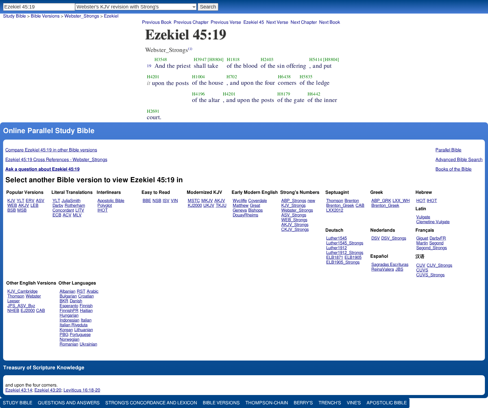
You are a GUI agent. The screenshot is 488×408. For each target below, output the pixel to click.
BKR (64, 301)
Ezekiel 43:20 (47, 390)
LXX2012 (334, 210)
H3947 (200, 59)
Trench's (330, 403)
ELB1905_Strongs (343, 262)
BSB (11, 210)
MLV (77, 215)
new (311, 201)
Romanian (69, 344)
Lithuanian (83, 330)
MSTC (194, 201)
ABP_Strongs (293, 201)
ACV (67, 215)
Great (255, 205)
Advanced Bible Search (459, 159)
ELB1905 (353, 257)
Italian (86, 320)
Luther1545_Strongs (344, 243)
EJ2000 (28, 311)
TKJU (221, 205)
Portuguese (80, 335)
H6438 (284, 76)
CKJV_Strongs (295, 229)
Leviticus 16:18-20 (82, 390)
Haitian (86, 311)
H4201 (153, 76)
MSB (22, 210)
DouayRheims (245, 215)
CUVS (422, 270)
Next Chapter (304, 22)
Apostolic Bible (387, 403)
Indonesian (69, 320)
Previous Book (156, 22)
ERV (30, 201)
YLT (20, 201)
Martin (422, 243)
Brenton (352, 201)
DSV (375, 238)
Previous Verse (226, 22)
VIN (174, 201)
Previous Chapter (191, 22)
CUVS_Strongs (430, 275)
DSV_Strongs (393, 238)
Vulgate (423, 217)
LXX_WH (401, 201)
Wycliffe (240, 201)
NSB (156, 201)
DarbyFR (438, 238)
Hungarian (69, 315)
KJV (11, 201)
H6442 (314, 94)
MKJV (207, 201)
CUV (420, 265)
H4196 (198, 94)
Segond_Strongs (431, 248)
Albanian (67, 291)
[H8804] (216, 59)
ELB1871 (334, 257)
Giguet (422, 238)
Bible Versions (45, 16)
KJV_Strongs (293, 205)
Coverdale (257, 201)
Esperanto (69, 306)
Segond (436, 243)
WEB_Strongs (294, 220)
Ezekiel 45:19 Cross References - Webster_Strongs (56, 159)
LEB (34, 205)
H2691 (153, 111)
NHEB (13, 311)
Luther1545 (336, 238)
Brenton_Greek (340, 205)
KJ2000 (195, 205)
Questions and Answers (69, 403)
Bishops (255, 210)
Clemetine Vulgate (433, 222)
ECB (57, 215)
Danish (76, 301)
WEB (12, 205)
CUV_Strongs (439, 265)
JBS (399, 269)
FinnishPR (69, 311)
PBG (64, 335)
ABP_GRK (381, 201)
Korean (66, 330)
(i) (190, 48)
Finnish (86, 306)
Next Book (329, 22)
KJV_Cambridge (22, 291)
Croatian (86, 296)
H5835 (306, 76)
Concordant (63, 210)
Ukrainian (88, 344)
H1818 (233, 59)
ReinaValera (382, 269)
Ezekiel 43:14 (18, 390)
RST (81, 291)
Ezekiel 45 (253, 22)
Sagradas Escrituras (389, 264)
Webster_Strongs (81, 16)
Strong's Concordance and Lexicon (151, 403)
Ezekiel (111, 16)
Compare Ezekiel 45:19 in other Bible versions (51, 150)
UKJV (208, 205)
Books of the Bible (453, 169)
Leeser (13, 301)
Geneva (240, 210)
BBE (147, 201)
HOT (420, 201)
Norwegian (69, 339)
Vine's (354, 403)
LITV (79, 210)
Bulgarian (68, 296)
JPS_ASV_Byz (21, 306)
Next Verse (277, 22)
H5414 (315, 59)
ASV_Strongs (293, 215)
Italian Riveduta (74, 325)
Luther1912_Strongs (344, 253)
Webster (33, 296)
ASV (40, 201)
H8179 (283, 94)
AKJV (23, 205)
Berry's (303, 403)
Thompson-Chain (266, 403)
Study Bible (14, 16)
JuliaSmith (71, 201)
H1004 (198, 76)
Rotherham (75, 205)
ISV (166, 201)
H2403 (267, 59)
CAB (360, 205)
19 (149, 65)
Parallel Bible (448, 150)
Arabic (93, 291)
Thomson (334, 201)
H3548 (160, 59)
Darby (58, 205)
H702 (231, 76)
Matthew (241, 205)
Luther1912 (336, 248)
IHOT (102, 210)
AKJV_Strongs (294, 225)
